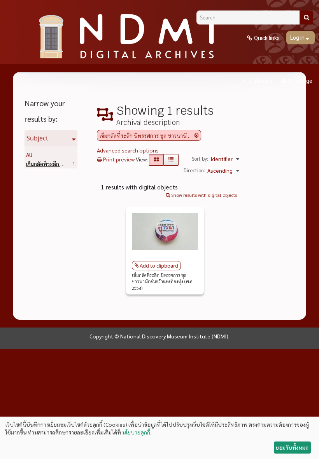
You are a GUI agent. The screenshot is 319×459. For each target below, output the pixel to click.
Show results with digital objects (203, 195)
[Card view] (156, 160)
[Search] (306, 18)
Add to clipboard (159, 265)
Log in (298, 38)
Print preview (118, 159)
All (29, 154)
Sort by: (200, 158)
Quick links (267, 38)
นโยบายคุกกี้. (136, 432)
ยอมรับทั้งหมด (292, 447)
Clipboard (260, 81)
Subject (37, 138)
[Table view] (171, 160)
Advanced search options (128, 150)
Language (300, 81)
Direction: (194, 170)
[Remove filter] (196, 135)
